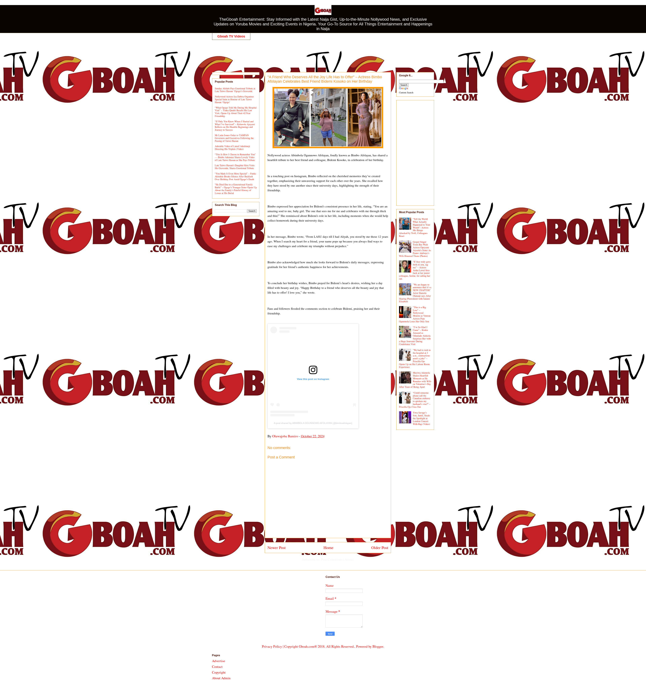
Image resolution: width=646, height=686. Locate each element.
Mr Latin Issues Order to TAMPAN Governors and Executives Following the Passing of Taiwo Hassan (234, 138)
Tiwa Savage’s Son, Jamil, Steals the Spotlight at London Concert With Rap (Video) (421, 418)
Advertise (218, 661)
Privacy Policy (272, 646)
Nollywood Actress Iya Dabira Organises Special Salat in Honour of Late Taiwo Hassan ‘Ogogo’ (234, 99)
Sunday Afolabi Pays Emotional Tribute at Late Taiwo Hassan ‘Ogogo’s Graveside (235, 90)
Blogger (377, 646)
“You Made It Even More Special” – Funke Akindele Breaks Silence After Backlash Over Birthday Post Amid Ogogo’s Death (235, 176)
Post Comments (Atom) (337, 559)
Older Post (379, 547)
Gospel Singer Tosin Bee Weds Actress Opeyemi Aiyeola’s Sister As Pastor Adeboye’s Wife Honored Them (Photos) (415, 249)
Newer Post (276, 547)
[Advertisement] (323, 52)
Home (328, 547)
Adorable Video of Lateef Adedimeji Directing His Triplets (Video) (232, 148)
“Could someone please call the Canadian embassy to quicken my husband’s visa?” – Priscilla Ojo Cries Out (414, 399)
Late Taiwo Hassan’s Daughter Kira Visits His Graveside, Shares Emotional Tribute (235, 167)
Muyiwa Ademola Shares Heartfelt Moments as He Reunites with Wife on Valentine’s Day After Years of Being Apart (415, 379)
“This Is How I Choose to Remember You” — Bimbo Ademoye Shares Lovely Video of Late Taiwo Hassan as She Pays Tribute (235, 157)
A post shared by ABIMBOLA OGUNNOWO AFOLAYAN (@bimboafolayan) (313, 423)
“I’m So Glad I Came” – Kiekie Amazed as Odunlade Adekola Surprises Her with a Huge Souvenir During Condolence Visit (415, 336)
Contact (217, 666)
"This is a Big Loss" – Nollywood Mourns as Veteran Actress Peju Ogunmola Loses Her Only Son (415, 314)
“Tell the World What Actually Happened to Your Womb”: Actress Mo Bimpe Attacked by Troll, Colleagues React (414, 227)
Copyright (219, 672)
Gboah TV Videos (231, 36)
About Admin (221, 678)
